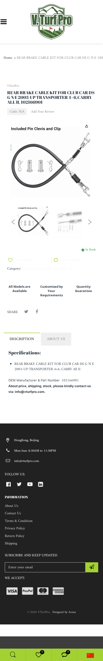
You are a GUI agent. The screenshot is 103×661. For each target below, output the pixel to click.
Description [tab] (22, 339)
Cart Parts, (29, 268)
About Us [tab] (56, 339)
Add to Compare (70, 260)
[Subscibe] (91, 567)
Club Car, (45, 268)
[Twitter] (26, 312)
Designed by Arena (64, 612)
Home (8, 58)
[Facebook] (37, 312)
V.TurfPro (13, 86)
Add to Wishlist (24, 260)
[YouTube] (30, 484)
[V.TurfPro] (51, 21)
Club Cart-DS (63, 268)
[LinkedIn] (40, 484)
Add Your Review (42, 111)
